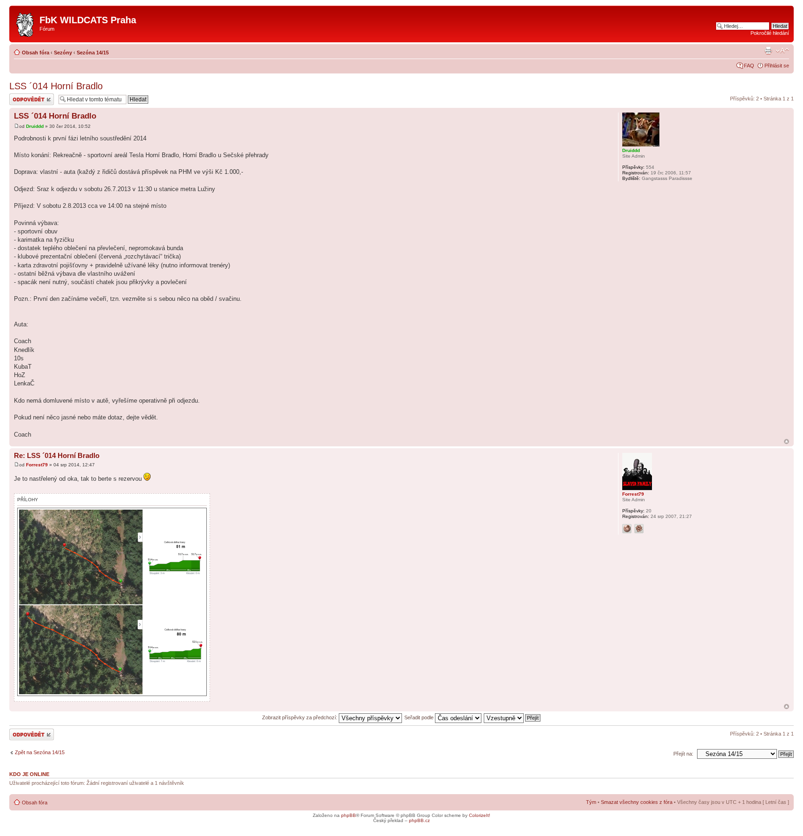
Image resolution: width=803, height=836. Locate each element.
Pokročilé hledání (769, 33)
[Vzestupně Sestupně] (512, 717)
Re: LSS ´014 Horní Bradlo (56, 455)
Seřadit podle (419, 717)
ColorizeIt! (479, 815)
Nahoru (786, 441)
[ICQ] (639, 528)
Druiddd (35, 126)
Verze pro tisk (768, 50)
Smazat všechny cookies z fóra (636, 802)
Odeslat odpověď (28, 96)
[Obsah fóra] (25, 23)
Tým (591, 802)
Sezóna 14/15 (93, 52)
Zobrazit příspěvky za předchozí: (300, 717)
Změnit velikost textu (782, 50)
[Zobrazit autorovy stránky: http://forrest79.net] (627, 528)
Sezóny (63, 52)
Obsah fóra (35, 52)
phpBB (348, 815)
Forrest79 (37, 464)
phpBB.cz (419, 820)
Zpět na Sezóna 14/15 (40, 752)
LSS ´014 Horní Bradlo (56, 86)
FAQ (749, 65)
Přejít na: (683, 753)
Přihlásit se (776, 65)
